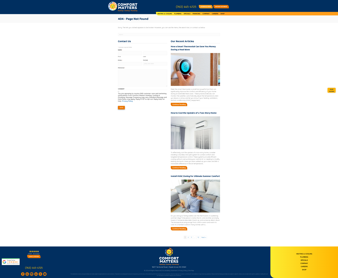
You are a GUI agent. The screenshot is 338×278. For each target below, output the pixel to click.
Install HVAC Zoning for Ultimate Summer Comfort (195, 176)
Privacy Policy (127, 101)
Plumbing (177, 14)
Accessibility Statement (170, 270)
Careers (215, 14)
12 (198, 237)
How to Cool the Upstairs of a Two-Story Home (194, 113)
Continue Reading (179, 104)
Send (121, 107)
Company (206, 14)
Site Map (191, 270)
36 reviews (36, 254)
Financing (196, 14)
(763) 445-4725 (34, 267)
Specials (187, 14)
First (119, 56)
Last (144, 56)
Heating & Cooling (164, 14)
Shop (222, 14)
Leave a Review (34, 256)
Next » (203, 237)
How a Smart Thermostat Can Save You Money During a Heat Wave (193, 48)
